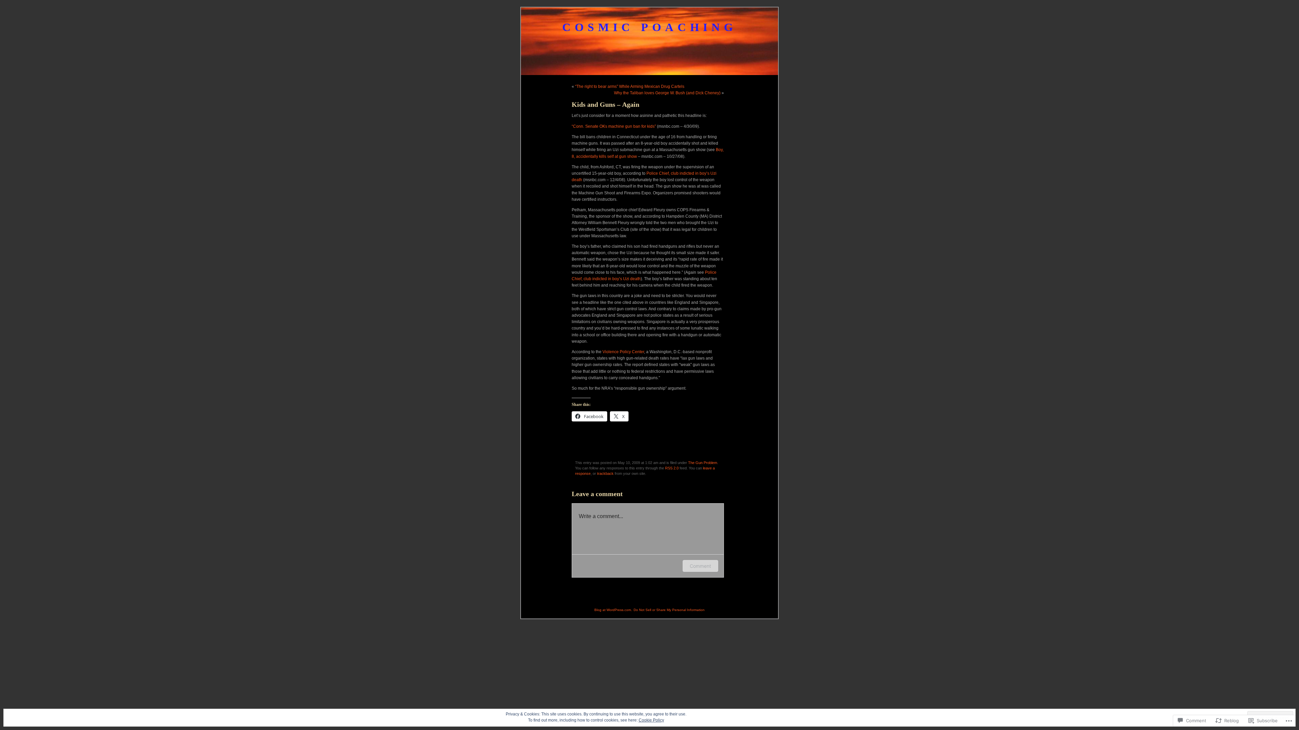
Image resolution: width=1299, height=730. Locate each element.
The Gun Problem (702, 463)
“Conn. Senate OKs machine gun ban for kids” (614, 126)
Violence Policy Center (623, 351)
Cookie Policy (651, 720)
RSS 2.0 (672, 468)
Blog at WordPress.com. (613, 610)
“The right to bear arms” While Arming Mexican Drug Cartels (629, 86)
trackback (605, 473)
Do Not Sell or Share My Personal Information (669, 610)
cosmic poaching (649, 27)
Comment (700, 566)
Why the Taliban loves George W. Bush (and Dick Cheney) (667, 93)
